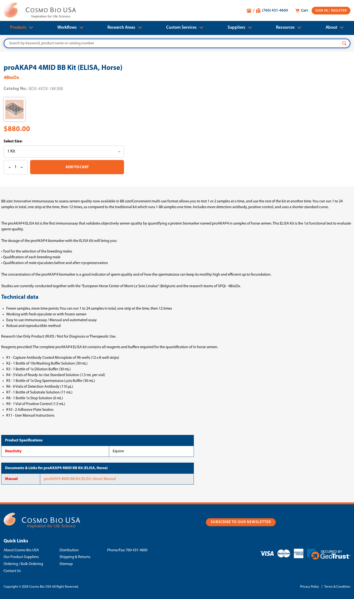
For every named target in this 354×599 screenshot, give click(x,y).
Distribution (69, 550)
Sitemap (66, 564)
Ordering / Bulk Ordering (23, 564)
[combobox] (177, 43)
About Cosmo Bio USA (21, 550)
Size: (18, 141)
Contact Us (12, 571)
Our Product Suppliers (21, 557)
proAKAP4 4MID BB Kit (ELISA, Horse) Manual (80, 479)
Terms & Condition (337, 587)
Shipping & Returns (74, 557)
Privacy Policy (309, 587)
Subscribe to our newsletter (241, 522)
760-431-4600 (136, 550)
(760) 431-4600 (275, 11)
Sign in (322, 11)
